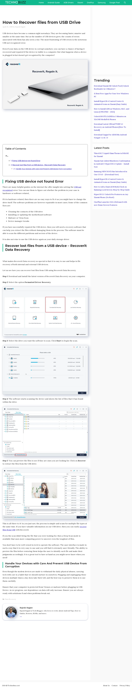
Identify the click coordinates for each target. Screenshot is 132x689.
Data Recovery (10, 599)
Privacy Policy (125, 686)
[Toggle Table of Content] (6, 156)
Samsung (101, 3)
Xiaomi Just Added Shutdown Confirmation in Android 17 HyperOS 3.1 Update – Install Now (112, 164)
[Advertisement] (40, 14)
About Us (106, 686)
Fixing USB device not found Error (26, 161)
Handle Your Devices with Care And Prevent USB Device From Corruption (44, 169)
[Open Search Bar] (125, 3)
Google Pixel (114, 3)
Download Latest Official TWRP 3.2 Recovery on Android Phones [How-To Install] (110, 127)
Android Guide (54, 3)
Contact (115, 686)
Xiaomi (80, 3)
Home (41, 3)
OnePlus (90, 3)
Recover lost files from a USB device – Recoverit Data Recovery (39, 165)
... (21, 615)
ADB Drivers (69, 3)
